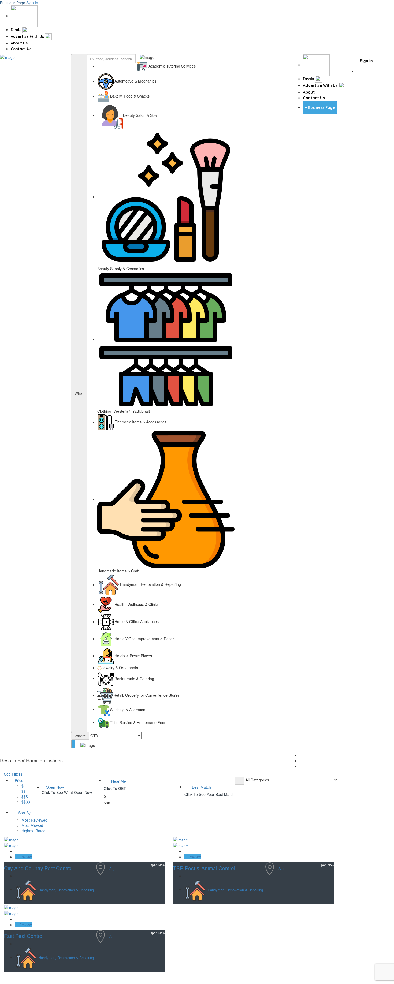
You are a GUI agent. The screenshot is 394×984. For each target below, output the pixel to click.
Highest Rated (33, 830)
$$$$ (25, 801)
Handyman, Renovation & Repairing (66, 889)
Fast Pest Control (23, 935)
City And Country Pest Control (38, 867)
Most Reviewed (34, 820)
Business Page (12, 2)
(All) (111, 868)
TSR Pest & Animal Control (204, 867)
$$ (23, 791)
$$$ (24, 796)
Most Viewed (32, 825)
